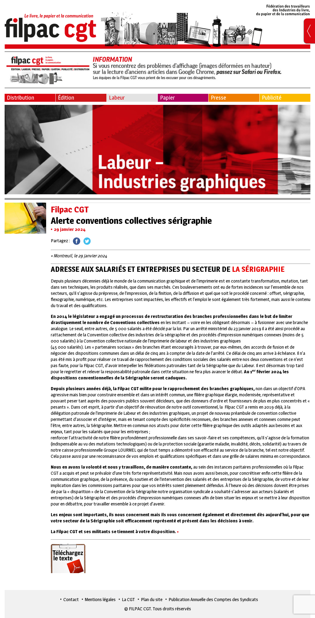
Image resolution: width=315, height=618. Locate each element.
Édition (66, 97)
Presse (218, 97)
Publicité (271, 97)
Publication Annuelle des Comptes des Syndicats (213, 599)
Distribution (20, 97)
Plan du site (151, 599)
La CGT (128, 599)
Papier (167, 97)
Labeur (117, 97)
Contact (71, 599)
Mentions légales (100, 599)
